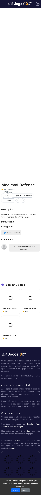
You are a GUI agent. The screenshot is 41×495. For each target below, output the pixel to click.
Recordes (17, 440)
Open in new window (23, 195)
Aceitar (16, 490)
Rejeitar (25, 490)
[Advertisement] (20, 32)
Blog (28, 431)
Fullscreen (9, 200)
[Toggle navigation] (4, 4)
